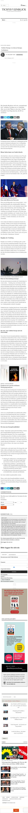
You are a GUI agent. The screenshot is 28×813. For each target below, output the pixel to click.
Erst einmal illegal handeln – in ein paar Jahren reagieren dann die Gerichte (18, 775)
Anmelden (4, 554)
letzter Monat (16, 701)
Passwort (3, 562)
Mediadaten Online (6, 800)
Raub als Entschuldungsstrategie (10, 278)
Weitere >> (5, 738)
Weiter (3, 507)
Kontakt (8, 797)
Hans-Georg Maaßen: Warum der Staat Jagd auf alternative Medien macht (17, 782)
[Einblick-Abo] (14, 637)
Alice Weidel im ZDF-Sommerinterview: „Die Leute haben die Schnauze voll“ (18, 705)
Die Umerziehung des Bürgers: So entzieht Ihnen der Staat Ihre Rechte (18, 789)
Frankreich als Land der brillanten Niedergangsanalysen (10, 386)
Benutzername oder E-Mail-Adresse (9, 557)
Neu (15, 697)
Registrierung (12, 554)
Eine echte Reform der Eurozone (10, 200)
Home (3, 797)
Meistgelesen (7, 697)
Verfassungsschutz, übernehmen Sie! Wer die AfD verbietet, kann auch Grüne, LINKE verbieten (14, 763)
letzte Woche (8, 701)
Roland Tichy (11, 54)
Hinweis (19, 535)
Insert (16, 810)
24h (3, 701)
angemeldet (9, 538)
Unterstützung (14, 797)
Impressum (22, 797)
